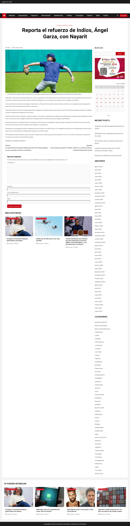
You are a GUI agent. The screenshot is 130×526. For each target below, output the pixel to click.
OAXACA (98, 411)
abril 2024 (98, 258)
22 (118, 102)
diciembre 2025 (99, 193)
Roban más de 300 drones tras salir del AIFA (108, 155)
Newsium (74, 524)
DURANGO (98, 362)
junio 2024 (98, 252)
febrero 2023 (99, 304)
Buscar (99, 48)
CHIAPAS (98, 339)
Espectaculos (23, 15)
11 (101, 98)
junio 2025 (98, 212)
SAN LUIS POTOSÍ (100, 437)
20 (110, 102)
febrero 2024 (99, 265)
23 (122, 102)
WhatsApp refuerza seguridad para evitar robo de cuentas (48, 510)
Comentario (11, 162)
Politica (69, 15)
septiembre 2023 (100, 281)
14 (114, 98)
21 (114, 102)
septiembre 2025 (100, 203)
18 (101, 102)
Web (8, 198)
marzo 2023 (98, 301)
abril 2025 (98, 219)
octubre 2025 (99, 199)
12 (105, 98)
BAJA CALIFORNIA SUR (102, 329)
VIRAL (97, 467)
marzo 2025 (98, 222)
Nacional (12, 15)
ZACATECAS (99, 473)
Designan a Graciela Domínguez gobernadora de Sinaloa (17, 239)
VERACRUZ (98, 463)
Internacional (45, 15)
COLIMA (97, 348)
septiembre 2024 (100, 242)
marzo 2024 (98, 262)
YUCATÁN (98, 470)
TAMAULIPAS (99, 450)
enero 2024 (98, 268)
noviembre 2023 (100, 275)
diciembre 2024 (99, 232)
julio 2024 (98, 249)
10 (97, 98)
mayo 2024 (98, 255)
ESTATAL (98, 371)
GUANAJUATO (100, 375)
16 (122, 98)
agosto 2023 (98, 285)
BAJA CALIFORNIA (101, 325)
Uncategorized (99, 460)
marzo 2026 (98, 183)
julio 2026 (98, 170)
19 (105, 102)
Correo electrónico (13, 192)
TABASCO (98, 447)
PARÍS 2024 (98, 414)
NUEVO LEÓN (99, 408)
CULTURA (98, 352)
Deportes (34, 15)
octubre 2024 (99, 239)
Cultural (89, 15)
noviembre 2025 (100, 196)
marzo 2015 (98, 311)
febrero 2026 (99, 186)
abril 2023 (98, 298)
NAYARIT (71, 25)
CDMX (38, 218)
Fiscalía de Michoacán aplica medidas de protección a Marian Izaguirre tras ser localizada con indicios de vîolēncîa (26, 147)
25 (101, 106)
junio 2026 (98, 173)
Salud (98, 15)
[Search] (118, 15)
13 (110, 98)
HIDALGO (98, 381)
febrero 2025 (99, 226)
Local (96, 391)
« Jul (108, 115)
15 (118, 98)
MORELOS (98, 398)
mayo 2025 (98, 216)
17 (97, 102)
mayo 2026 (98, 176)
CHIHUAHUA (99, 342)
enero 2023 (98, 308)
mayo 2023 (98, 295)
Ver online (123, 15)
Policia (105, 15)
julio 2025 (98, 209)
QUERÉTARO (99, 427)
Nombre (9, 186)
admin (9, 47)
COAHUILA (98, 345)
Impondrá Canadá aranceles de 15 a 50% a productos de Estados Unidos (110, 510)
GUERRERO (98, 378)
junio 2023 (98, 291)
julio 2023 (98, 288)
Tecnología (79, 15)
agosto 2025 (98, 206)
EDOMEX (98, 365)
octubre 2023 (99, 278)
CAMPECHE (99, 332)
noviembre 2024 (100, 235)
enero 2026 (98, 189)
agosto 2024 (98, 245)
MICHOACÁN (99, 394)
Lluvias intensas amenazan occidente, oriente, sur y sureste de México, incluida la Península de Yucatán (71, 147)
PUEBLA (97, 424)
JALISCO (97, 388)
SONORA (98, 444)
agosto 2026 (98, 166)
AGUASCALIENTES (101, 322)
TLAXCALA (98, 457)
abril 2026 (98, 180)
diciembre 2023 (99, 272)
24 (97, 106)
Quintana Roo (58, 15)
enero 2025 (98, 229)
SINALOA (16, 218)
